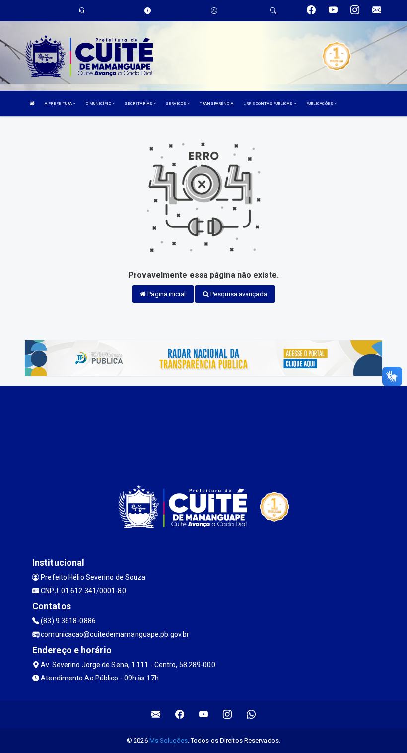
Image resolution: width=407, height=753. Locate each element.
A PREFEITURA (59, 103)
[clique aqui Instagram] (227, 714)
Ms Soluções (168, 740)
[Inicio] (32, 103)
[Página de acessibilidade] (214, 10)
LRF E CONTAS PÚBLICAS (268, 103)
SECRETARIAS (139, 103)
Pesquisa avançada (238, 294)
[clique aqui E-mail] (156, 714)
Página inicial (166, 294)
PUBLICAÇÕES (320, 103)
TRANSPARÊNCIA (216, 103)
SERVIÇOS (176, 103)
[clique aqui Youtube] (203, 714)
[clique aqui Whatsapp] (251, 714)
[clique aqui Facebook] (180, 714)
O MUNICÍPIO (99, 103)
